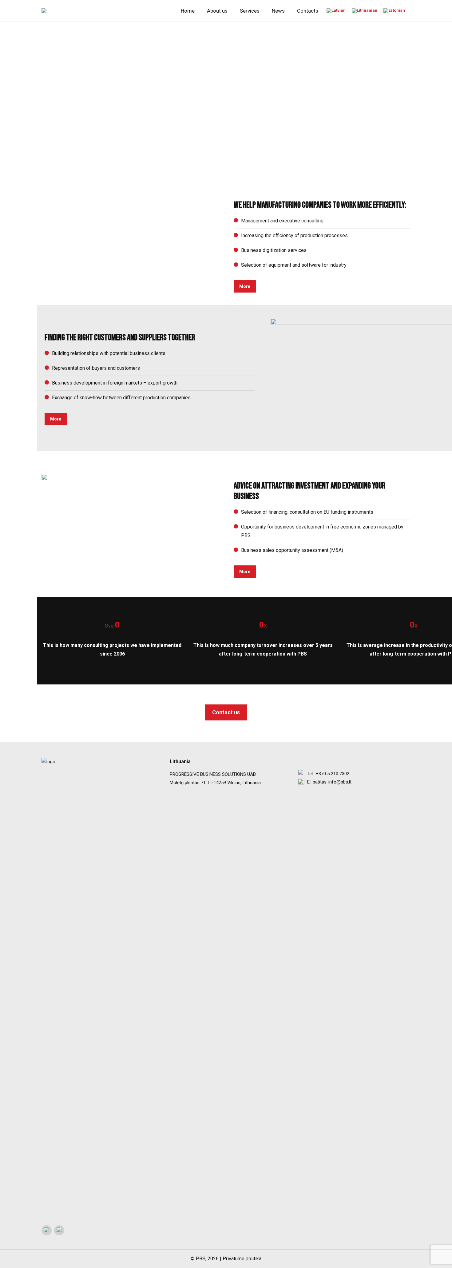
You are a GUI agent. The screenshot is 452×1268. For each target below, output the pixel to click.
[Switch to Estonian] (394, 11)
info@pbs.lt (339, 782)
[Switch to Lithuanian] (364, 11)
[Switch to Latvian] (336, 11)
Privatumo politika (242, 1259)
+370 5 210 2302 (332, 773)
